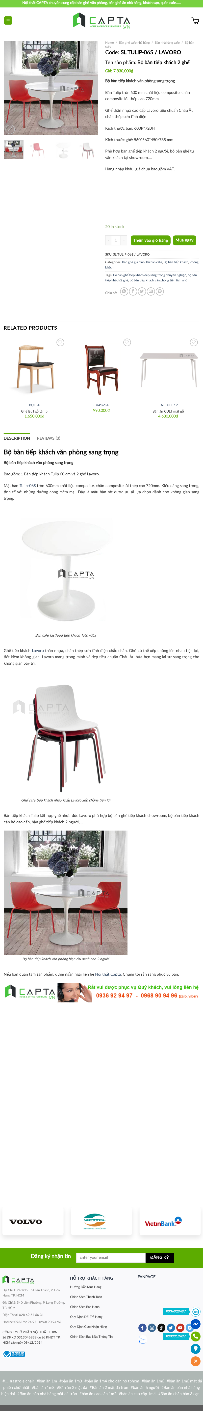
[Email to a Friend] (151, 291)
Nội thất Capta (108, 974)
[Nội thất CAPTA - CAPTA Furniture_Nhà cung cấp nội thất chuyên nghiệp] (101, 20)
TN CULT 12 (168, 405)
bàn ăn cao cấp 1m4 (138, 1394)
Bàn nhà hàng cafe (167, 42)
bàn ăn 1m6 (154, 1381)
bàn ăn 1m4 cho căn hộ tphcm (113, 1381)
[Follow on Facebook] (142, 1328)
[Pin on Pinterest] (160, 291)
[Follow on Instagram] (152, 1328)
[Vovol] (33, 1221)
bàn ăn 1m (48, 1381)
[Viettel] (101, 1221)
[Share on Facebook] (133, 291)
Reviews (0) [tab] (48, 438)
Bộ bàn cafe (154, 262)
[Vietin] (170, 1221)
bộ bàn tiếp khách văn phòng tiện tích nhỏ (158, 280)
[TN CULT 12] (168, 368)
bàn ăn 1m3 (72, 1381)
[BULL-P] (35, 368)
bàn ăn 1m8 (44, 1388)
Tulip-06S (28, 486)
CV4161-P (101, 405)
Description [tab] (17, 438)
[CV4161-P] (101, 368)
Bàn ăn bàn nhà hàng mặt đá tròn (48, 1394)
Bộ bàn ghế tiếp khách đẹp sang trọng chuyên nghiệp (149, 275)
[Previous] (11, 88)
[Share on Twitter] (142, 291)
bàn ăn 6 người (146, 1388)
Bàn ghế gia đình (133, 262)
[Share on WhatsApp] (124, 291)
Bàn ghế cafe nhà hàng (134, 42)
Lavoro (38, 651)
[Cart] (195, 20)
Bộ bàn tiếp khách (176, 262)
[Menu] (8, 20)
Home (109, 42)
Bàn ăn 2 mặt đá (73, 1388)
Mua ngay (185, 240)
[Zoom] (10, 129)
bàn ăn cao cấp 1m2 (99, 1394)
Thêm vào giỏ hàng (150, 240)
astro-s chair (23, 1381)
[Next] (89, 88)
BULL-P (34, 405)
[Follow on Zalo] (142, 1339)
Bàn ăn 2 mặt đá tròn (110, 1388)
